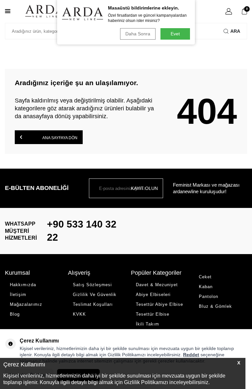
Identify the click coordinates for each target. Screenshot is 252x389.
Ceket (205, 276)
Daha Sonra (137, 33)
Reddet (191, 354)
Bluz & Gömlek (215, 306)
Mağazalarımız (26, 304)
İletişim (18, 294)
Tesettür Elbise (152, 314)
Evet (175, 33)
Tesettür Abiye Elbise (159, 304)
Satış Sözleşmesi (92, 284)
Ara (235, 31)
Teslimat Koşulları (93, 304)
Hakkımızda (23, 284)
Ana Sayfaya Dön (59, 138)
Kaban (206, 286)
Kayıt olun (144, 188)
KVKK (79, 314)
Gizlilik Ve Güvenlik (94, 294)
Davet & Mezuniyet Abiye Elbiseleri (157, 289)
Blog (15, 314)
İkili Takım (147, 324)
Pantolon (208, 296)
